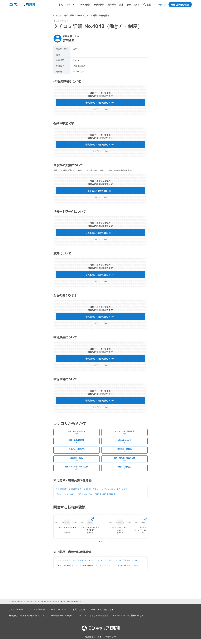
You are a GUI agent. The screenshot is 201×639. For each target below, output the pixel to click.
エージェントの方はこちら (101, 609)
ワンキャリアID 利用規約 (96, 615)
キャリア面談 (84, 4)
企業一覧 (30, 601)
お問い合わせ (79, 609)
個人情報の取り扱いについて (33, 615)
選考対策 (112, 4)
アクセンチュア (124, 565)
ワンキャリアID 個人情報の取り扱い (129, 615)
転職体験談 (99, 4)
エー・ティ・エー (63, 560)
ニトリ (135, 560)
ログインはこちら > (100, 109)
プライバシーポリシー (105, 636)
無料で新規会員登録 (180, 4)
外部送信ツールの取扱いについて (66, 615)
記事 (121, 4)
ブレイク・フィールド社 (65, 494)
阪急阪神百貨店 (75, 489)
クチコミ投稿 (133, 4)
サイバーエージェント (88, 565)
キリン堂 (87, 489)
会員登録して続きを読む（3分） (100, 102)
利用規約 (13, 615)
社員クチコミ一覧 (51, 601)
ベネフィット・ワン (107, 565)
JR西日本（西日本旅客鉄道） (105, 494)
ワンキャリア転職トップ (17, 601)
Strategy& (136, 565)
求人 (61, 4)
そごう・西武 (39, 601)
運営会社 (89, 636)
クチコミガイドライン (59, 609)
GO (90, 494)
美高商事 (126, 560)
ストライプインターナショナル (108, 560)
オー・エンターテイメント (66, 565)
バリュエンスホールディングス (114, 489)
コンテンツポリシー (36, 609)
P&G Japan (82, 494)
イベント (70, 4)
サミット (96, 489)
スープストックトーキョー (83, 560)
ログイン (162, 4)
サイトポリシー (16, 609)
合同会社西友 (61, 489)
